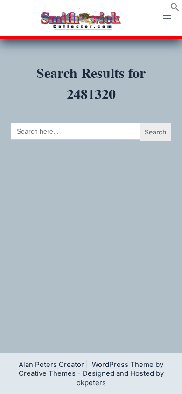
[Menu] (167, 18)
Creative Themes (47, 373)
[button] (175, 9)
